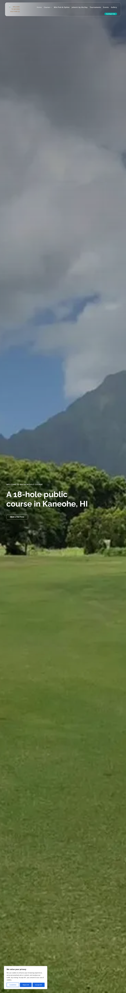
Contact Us (110, 14)
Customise (12, 985)
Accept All (38, 985)
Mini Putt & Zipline (61, 7)
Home (39, 7)
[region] (25, 977)
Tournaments (95, 7)
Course (47, 7)
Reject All (26, 985)
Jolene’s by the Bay (80, 7)
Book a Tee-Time (17, 517)
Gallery (114, 7)
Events (106, 7)
